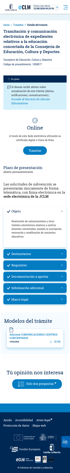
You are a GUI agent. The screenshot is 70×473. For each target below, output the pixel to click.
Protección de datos (16, 425)
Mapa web (39, 425)
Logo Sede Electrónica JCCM (24, 8)
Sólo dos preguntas (43, 383)
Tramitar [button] (38, 150)
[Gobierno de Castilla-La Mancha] (11, 7)
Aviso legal (43, 420)
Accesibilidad (24, 420)
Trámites (18, 24)
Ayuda (7, 420)
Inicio (6, 24)
